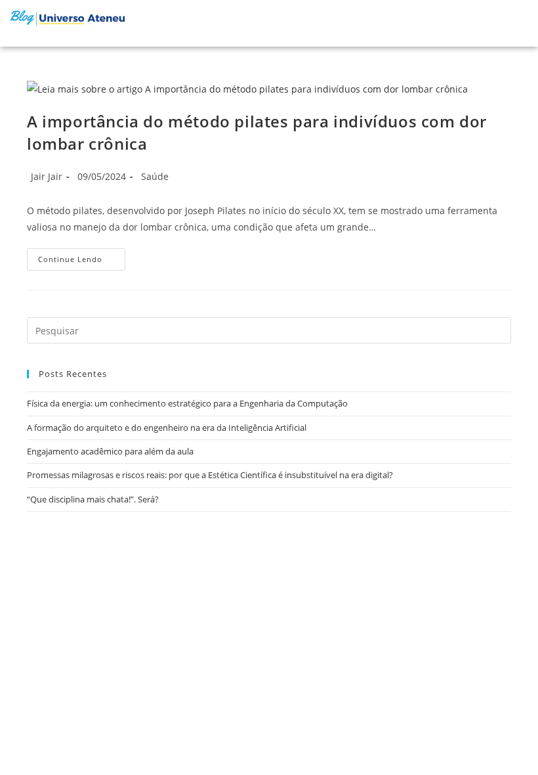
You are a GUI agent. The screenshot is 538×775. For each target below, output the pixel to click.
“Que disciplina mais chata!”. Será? (93, 499)
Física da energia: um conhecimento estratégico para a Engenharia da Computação (187, 403)
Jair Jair (46, 176)
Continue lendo (81, 256)
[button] (492, 23)
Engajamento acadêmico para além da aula (110, 451)
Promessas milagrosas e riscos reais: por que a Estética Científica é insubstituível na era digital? (210, 475)
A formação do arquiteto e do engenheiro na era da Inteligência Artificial (166, 427)
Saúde (155, 176)
